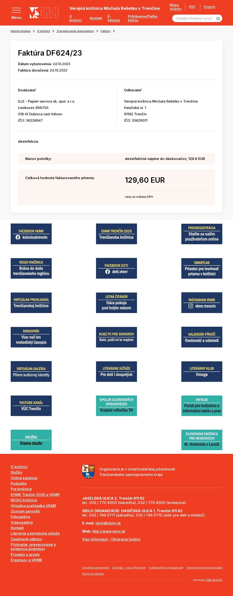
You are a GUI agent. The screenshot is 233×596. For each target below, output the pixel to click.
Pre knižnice (21, 489)
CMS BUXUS (214, 580)
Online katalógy (24, 478)
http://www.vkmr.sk (108, 531)
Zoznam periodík (25, 511)
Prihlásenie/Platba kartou (142, 18)
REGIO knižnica (24, 500)
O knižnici (75, 18)
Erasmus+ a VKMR (26, 560)
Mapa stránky (176, 7)
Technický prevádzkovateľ (204, 567)
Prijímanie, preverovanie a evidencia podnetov (33, 546)
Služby (16, 472)
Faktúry (106, 31)
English (209, 7)
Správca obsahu (93, 573)
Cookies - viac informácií (129, 567)
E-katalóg (114, 18)
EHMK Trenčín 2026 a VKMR (35, 494)
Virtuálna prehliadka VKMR (33, 506)
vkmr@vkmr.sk (108, 523)
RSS (192, 7)
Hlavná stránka (20, 31)
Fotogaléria (20, 516)
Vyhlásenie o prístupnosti (166, 567)
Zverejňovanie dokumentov (75, 31)
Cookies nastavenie (95, 567)
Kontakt (96, 18)
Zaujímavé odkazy (26, 539)
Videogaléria (22, 522)
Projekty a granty (25, 554)
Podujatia (19, 483)
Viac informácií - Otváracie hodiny (111, 539)
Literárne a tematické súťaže (35, 533)
